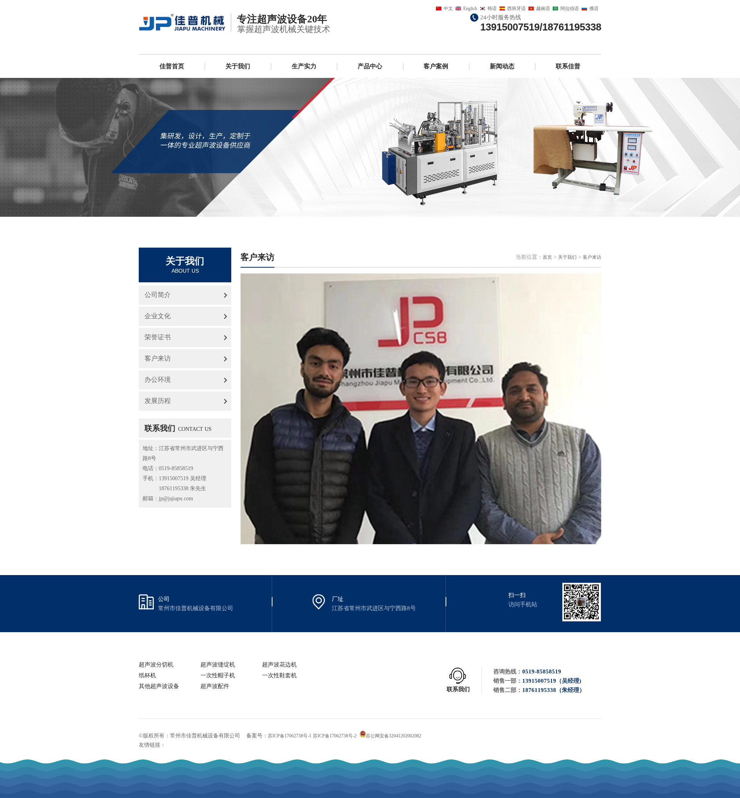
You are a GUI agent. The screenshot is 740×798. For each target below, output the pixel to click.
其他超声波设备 (159, 686)
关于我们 (237, 66)
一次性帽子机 (217, 675)
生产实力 (304, 66)
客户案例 (436, 66)
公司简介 (158, 295)
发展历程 (158, 401)
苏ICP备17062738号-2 (335, 736)
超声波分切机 (156, 664)
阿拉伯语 (569, 8)
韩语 (492, 8)
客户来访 (158, 358)
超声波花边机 (279, 664)
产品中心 (370, 66)
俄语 (594, 8)
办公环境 (158, 379)
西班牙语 (516, 8)
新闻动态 (502, 66)
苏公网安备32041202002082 (393, 736)
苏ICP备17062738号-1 (289, 736)
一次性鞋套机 (279, 675)
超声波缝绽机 (217, 664)
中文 (448, 8)
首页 (547, 257)
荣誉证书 (158, 337)
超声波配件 (214, 686)
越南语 (543, 8)
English (470, 8)
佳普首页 (172, 66)
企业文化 (158, 316)
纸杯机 (147, 675)
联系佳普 (568, 66)
